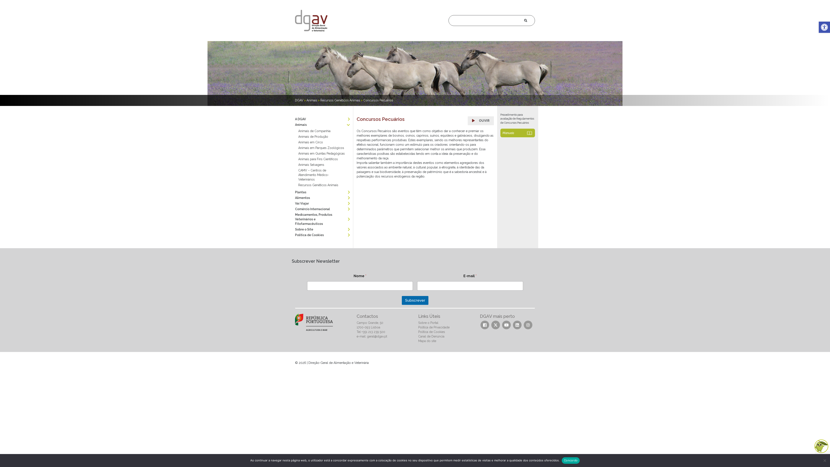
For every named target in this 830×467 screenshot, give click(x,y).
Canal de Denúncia (431, 336)
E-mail (470, 276)
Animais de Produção (313, 136)
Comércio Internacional (312, 209)
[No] (824, 460)
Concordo (571, 460)
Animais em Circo (310, 142)
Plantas (300, 192)
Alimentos (302, 198)
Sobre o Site (304, 229)
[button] (824, 27)
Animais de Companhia (314, 131)
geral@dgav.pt (377, 336)
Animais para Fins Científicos (318, 159)
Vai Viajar (302, 203)
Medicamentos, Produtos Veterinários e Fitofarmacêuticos (313, 219)
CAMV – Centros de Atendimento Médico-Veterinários (313, 175)
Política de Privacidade (434, 327)
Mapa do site (427, 341)
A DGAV (300, 119)
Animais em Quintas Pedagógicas (321, 153)
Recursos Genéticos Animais (318, 185)
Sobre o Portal (428, 323)
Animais (301, 124)
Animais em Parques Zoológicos (321, 148)
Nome (360, 276)
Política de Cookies (309, 235)
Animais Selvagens (311, 164)
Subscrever (415, 300)
